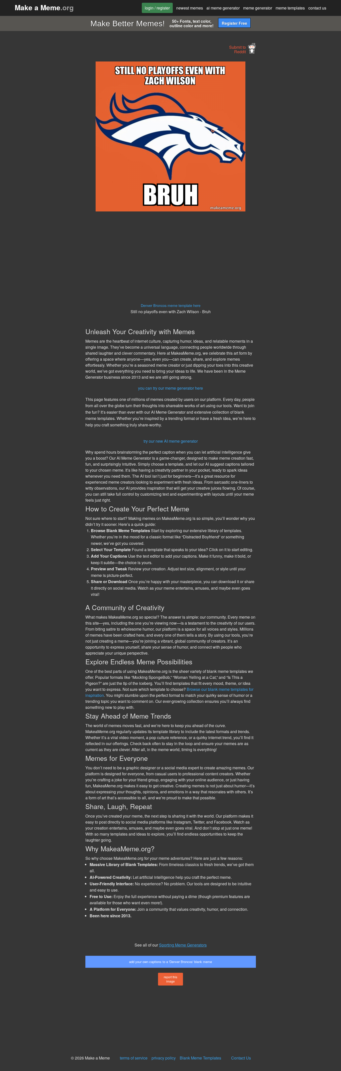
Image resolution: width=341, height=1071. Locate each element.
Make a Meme (44, 7)
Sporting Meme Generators (183, 945)
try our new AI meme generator (171, 441)
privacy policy (164, 1058)
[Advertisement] (41, 136)
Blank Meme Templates (200, 1058)
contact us (317, 8)
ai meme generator (223, 8)
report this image (170, 979)
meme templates (290, 8)
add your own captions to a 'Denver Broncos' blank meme (170, 961)
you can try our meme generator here (170, 388)
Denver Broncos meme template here (170, 305)
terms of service (134, 1058)
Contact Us (241, 1058)
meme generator (257, 8)
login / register (157, 8)
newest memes (189, 8)
